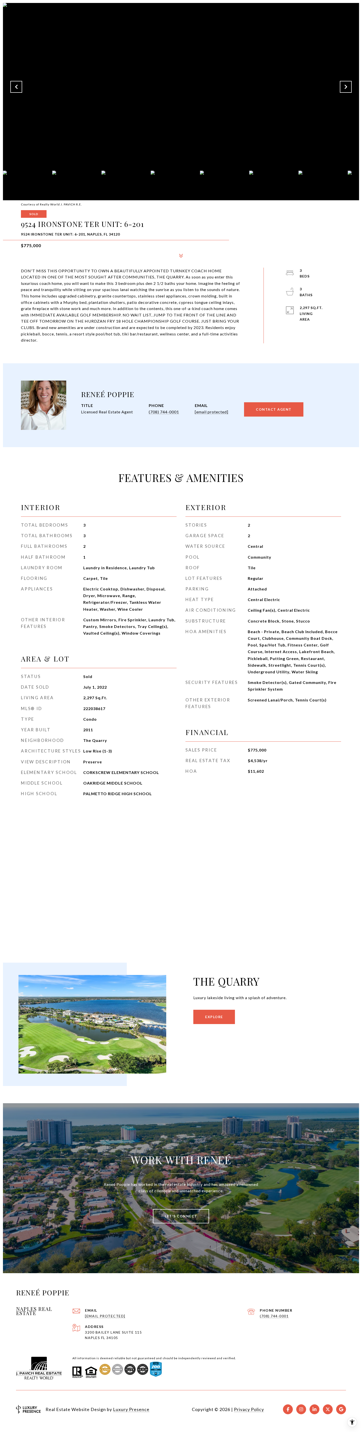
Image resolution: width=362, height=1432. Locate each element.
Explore (214, 1017)
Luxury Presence (131, 1409)
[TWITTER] (328, 1409)
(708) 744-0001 (164, 411)
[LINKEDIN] (314, 1409)
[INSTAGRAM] (301, 1409)
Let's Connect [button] (181, 1216)
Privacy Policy (249, 1409)
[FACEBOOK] (288, 1409)
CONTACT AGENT (274, 409)
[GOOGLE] (341, 1409)
